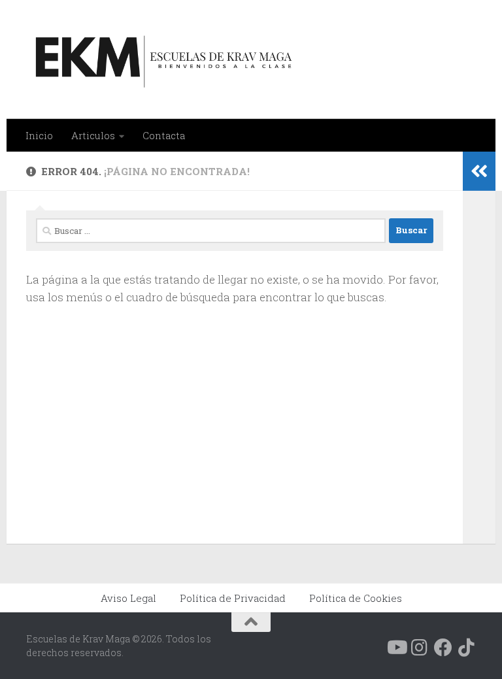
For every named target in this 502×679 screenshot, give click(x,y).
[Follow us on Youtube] (396, 647)
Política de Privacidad (233, 597)
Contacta (163, 135)
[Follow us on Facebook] (443, 647)
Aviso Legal (128, 597)
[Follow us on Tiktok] (467, 647)
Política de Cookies (355, 597)
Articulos (93, 135)
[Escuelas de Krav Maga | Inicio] (161, 59)
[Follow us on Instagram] (419, 647)
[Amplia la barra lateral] (479, 171)
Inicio (39, 135)
